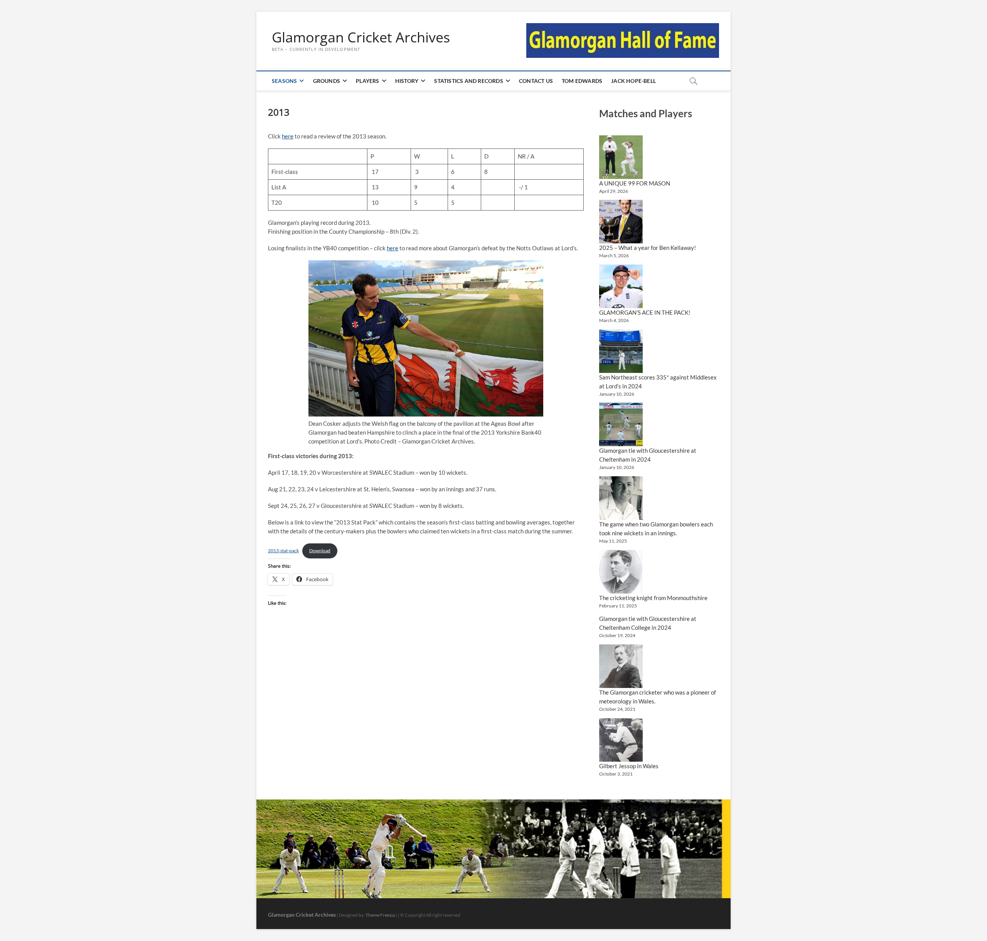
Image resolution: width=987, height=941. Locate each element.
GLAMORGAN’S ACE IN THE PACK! (645, 312)
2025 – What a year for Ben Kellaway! (647, 247)
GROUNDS (326, 81)
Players (367, 81)
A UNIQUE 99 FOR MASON (634, 183)
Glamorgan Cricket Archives (361, 37)
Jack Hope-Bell (633, 81)
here (287, 136)
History (406, 81)
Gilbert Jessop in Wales (629, 765)
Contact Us (536, 81)
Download (319, 550)
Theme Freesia (380, 915)
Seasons (284, 81)
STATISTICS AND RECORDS (468, 81)
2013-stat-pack (283, 550)
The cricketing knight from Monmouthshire (653, 597)
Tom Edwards (582, 81)
